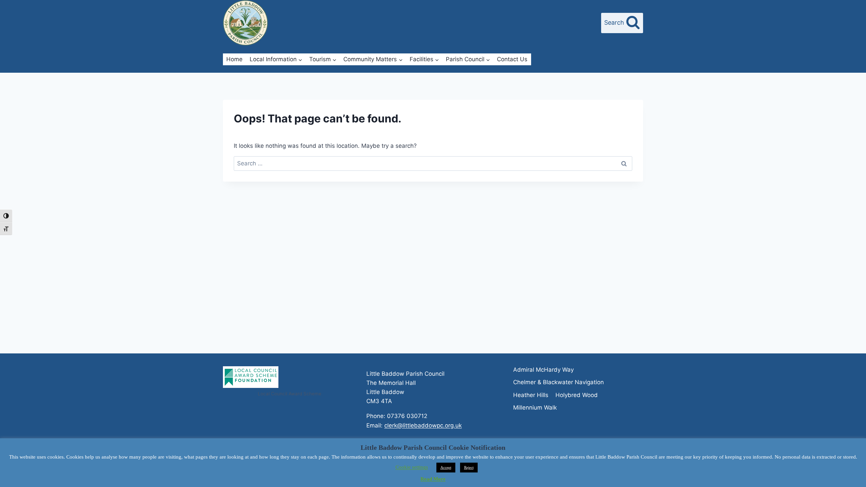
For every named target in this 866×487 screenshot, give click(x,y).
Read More (433, 479)
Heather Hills (530, 395)
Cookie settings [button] (411, 467)
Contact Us (512, 59)
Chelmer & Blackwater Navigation (558, 382)
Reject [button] (469, 467)
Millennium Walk (535, 407)
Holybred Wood (576, 395)
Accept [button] (445, 467)
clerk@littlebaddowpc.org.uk (423, 425)
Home (234, 59)
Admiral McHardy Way (543, 369)
